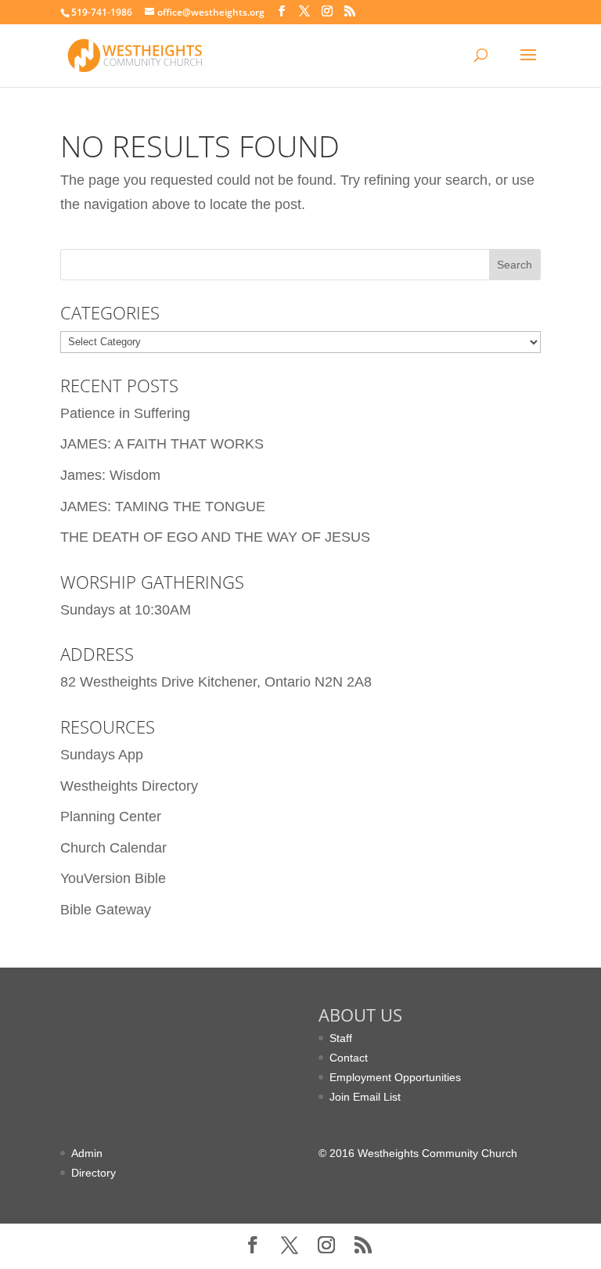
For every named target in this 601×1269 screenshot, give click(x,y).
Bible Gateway (105, 910)
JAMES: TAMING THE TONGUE (162, 506)
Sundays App (101, 754)
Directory (93, 1172)
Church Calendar (113, 848)
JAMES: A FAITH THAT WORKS (162, 444)
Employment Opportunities (395, 1077)
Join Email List (365, 1097)
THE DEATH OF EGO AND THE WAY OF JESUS (215, 537)
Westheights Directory (129, 786)
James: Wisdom (110, 475)
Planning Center (110, 816)
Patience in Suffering (125, 413)
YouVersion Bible (113, 878)
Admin (87, 1153)
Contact (348, 1057)
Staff (340, 1038)
